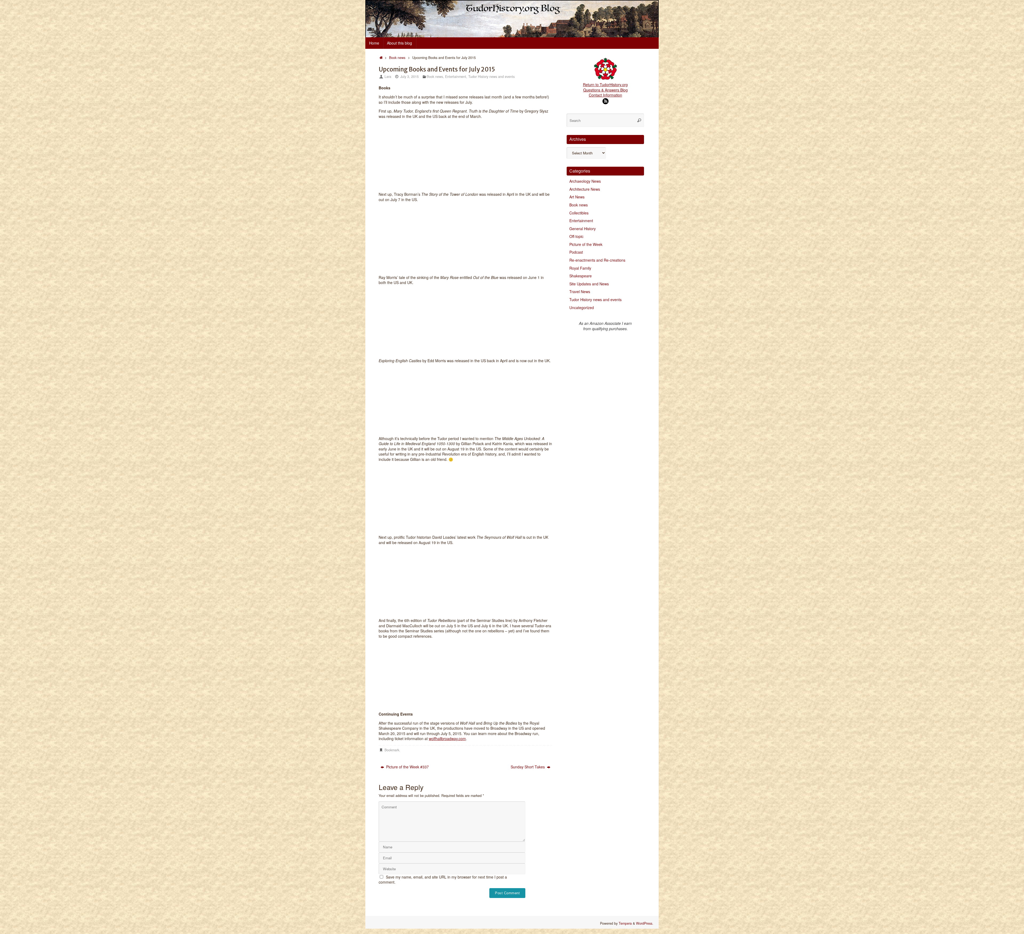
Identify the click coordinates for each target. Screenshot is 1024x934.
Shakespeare (580, 275)
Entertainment (455, 76)
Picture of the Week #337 (407, 766)
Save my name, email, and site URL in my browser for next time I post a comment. (443, 879)
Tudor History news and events (491, 76)
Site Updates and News (589, 283)
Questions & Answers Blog (605, 90)
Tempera (625, 923)
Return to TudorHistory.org (605, 84)
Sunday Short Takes (528, 766)
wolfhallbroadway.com (447, 738)
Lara (388, 76)
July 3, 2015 (409, 76)
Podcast (576, 252)
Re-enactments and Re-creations (597, 260)
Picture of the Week (585, 244)
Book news (397, 57)
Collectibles (579, 212)
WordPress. (644, 923)
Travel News (579, 291)
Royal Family (580, 268)
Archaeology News (585, 181)
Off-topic (576, 236)
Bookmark (392, 750)
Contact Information (605, 95)
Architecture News (584, 189)
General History (582, 228)
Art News (577, 196)
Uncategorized (581, 307)
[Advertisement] (605, 419)
